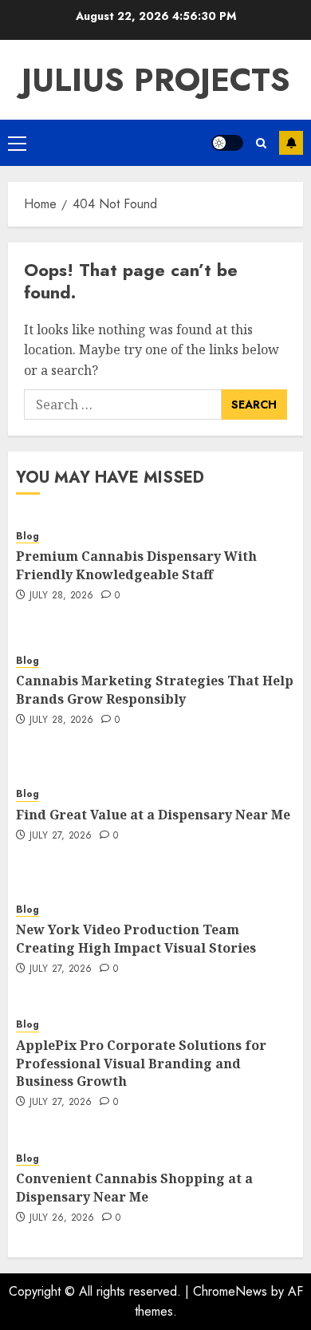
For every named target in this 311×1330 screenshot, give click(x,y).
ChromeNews (230, 1291)
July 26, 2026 (62, 1218)
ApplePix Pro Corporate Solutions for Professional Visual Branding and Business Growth (141, 1063)
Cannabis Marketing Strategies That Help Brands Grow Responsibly (154, 689)
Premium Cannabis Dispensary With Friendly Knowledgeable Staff (136, 564)
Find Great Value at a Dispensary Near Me (153, 814)
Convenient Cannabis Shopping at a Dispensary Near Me (134, 1187)
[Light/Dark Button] (227, 143)
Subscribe (291, 143)
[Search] (261, 143)
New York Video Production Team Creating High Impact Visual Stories (136, 938)
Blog (27, 536)
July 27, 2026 (61, 836)
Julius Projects (156, 80)
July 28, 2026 (62, 596)
